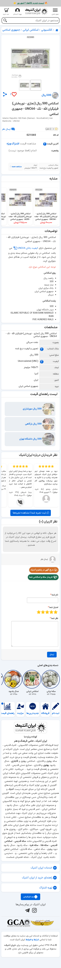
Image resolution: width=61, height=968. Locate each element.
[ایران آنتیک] (57, 30)
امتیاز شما (53, 607)
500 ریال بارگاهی (33, 424)
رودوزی (12, 829)
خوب (43, 612)
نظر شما (54, 618)
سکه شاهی (39, 849)
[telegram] (27, 910)
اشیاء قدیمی (20, 785)
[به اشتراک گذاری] (5, 94)
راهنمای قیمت (7, 713)
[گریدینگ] (18, 923)
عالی (39, 612)
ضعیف (56, 612)
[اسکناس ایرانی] (32, 679)
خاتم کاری (23, 829)
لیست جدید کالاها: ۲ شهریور (30, 3)
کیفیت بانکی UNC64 (28, 248)
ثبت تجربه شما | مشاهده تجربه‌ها (30, 513)
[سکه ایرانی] (51, 679)
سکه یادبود (22, 845)
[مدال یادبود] (13, 679)
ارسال (52, 654)
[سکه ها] (42, 923)
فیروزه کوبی (45, 829)
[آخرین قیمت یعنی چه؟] (44, 143)
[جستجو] (5, 20)
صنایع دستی (44, 793)
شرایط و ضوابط (32, 939)
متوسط (47, 612)
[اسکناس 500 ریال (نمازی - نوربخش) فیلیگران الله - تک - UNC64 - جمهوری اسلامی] (30, 58)
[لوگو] (36, 11)
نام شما (55, 595)
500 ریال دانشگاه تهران (30, 439)
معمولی (51, 612)
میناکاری (34, 829)
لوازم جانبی (33, 853)
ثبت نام (55, 713)
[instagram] (34, 910)
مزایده (20, 713)
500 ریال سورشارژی (32, 409)
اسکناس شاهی (11, 849)
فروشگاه (45, 713)
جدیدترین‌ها (32, 713)
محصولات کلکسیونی (30, 773)
